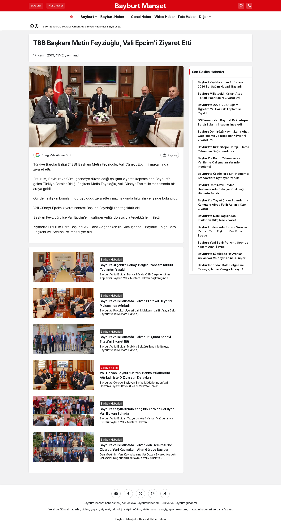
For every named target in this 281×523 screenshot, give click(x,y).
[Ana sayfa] (71, 16)
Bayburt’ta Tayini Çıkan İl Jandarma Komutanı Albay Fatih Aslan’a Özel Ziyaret (223, 205)
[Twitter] (140, 493)
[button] (249, 6)
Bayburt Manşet (140, 6)
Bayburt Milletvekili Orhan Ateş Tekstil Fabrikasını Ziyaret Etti (220, 96)
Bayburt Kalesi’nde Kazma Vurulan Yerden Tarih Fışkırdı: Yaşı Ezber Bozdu (222, 231)
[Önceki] (32, 26)
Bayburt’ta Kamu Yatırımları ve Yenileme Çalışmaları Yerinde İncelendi (219, 162)
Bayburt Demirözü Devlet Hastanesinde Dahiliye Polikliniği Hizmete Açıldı (221, 189)
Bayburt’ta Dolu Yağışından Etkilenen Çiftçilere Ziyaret (217, 218)
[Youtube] (116, 493)
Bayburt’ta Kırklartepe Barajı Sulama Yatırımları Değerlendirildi (223, 149)
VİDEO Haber (55, 5)
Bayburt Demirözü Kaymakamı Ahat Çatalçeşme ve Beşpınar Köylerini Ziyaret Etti (223, 136)
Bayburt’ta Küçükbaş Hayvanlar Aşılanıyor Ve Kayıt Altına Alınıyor (221, 256)
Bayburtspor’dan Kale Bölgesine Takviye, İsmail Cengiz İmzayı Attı (222, 267)
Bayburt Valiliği (109, 367)
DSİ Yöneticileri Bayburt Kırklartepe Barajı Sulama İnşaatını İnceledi (223, 122)
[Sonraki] (36, 26)
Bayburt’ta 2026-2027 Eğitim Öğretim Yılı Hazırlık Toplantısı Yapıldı (219, 109)
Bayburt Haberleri (111, 259)
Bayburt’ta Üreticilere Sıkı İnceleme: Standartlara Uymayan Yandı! (223, 176)
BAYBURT (36, 5)
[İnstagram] (152, 493)
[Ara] (241, 6)
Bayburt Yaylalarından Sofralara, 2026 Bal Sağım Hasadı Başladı (221, 84)
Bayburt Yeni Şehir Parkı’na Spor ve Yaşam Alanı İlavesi (223, 245)
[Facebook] (128, 493)
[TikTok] (165, 493)
